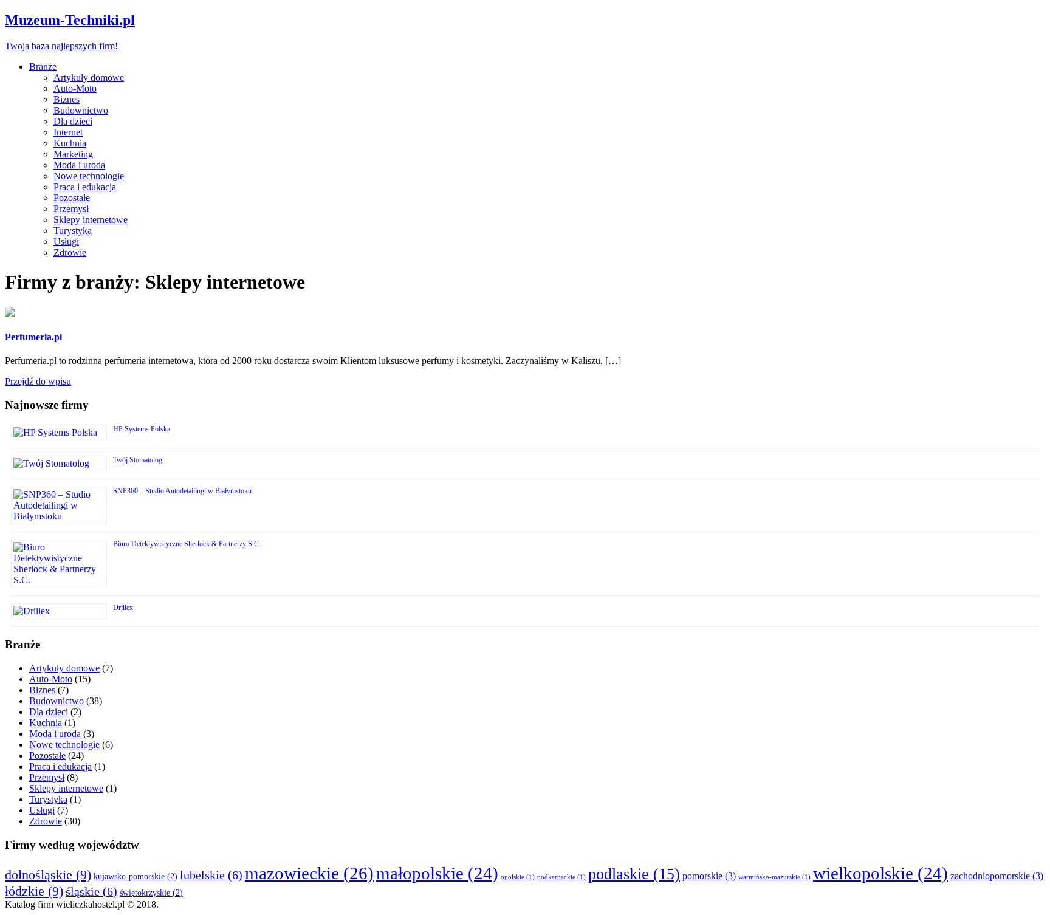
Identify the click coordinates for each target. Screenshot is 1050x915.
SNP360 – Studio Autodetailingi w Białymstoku (182, 491)
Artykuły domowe (88, 77)
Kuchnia (69, 143)
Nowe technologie (88, 176)
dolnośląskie (48, 874)
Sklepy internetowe (90, 219)
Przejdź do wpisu (38, 381)
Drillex (123, 607)
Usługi (66, 241)
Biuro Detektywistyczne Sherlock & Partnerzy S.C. (187, 544)
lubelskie (211, 875)
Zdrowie (69, 252)
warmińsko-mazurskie (774, 877)
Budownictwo (80, 110)
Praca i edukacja (84, 187)
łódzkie (34, 891)
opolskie (518, 877)
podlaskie (634, 874)
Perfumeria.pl (33, 337)
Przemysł (71, 209)
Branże (43, 66)
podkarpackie (561, 877)
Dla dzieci (72, 121)
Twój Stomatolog (137, 460)
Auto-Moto (75, 88)
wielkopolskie (880, 873)
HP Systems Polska (141, 429)
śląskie (91, 891)
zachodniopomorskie (996, 876)
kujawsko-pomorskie (135, 876)
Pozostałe (71, 198)
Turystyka (72, 230)
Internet (68, 132)
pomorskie (709, 876)
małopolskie (437, 873)
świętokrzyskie (151, 892)
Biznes (66, 99)
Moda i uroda (79, 165)
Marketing (73, 154)
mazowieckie (309, 873)
